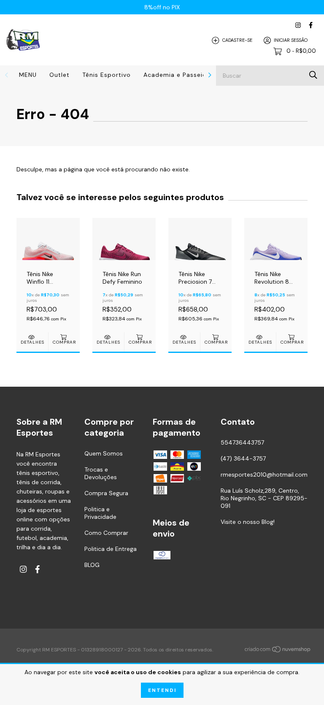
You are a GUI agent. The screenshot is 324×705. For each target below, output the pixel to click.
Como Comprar (106, 533)
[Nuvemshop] (278, 650)
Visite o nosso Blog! (248, 522)
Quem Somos (103, 453)
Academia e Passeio (175, 75)
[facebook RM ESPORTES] (310, 25)
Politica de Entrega (110, 549)
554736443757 (242, 442)
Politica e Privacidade (100, 513)
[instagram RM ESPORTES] (298, 25)
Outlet (59, 75)
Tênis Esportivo (106, 75)
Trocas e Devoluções (100, 473)
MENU (28, 75)
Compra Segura (106, 493)
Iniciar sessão (291, 40)
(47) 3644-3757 (243, 458)
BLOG (92, 565)
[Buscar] (313, 75)
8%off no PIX (162, 7)
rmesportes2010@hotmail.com (264, 474)
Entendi (162, 690)
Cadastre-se (237, 40)
